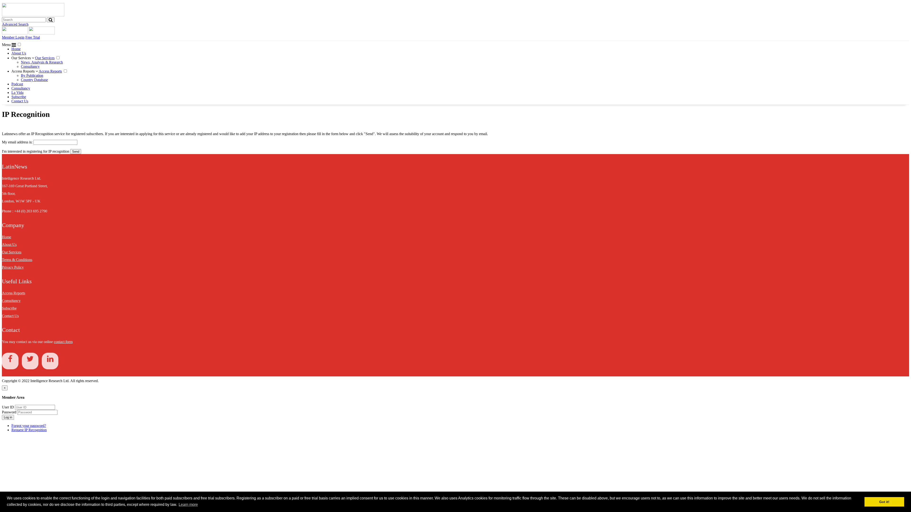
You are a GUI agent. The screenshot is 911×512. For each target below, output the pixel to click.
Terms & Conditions (17, 260)
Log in (8, 417)
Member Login (13, 37)
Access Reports (23, 71)
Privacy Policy (13, 267)
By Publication (32, 75)
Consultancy (30, 66)
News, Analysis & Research (42, 62)
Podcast (17, 84)
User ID (8, 407)
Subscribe (18, 97)
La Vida (17, 93)
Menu (7, 45)
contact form (63, 342)
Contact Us (19, 101)
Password (9, 412)
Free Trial (32, 37)
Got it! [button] (884, 502)
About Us (18, 53)
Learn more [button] (188, 505)
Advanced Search (15, 24)
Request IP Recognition (29, 430)
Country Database (34, 80)
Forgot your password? (28, 426)
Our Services (21, 58)
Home (16, 49)
